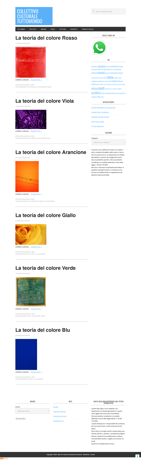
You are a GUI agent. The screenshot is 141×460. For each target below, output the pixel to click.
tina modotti (119, 93)
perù (105, 84)
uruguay (94, 97)
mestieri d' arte (102, 81)
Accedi (55, 407)
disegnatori (117, 69)
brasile (120, 66)
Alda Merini (94, 66)
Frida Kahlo (94, 78)
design (112, 69)
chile (99, 69)
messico (94, 81)
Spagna (109, 93)
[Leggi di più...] (36, 80)
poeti (101, 88)
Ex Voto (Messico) (97, 126)
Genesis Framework (76, 454)
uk (125, 93)
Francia (120, 73)
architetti (107, 66)
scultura (103, 93)
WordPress (86, 454)
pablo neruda (99, 84)
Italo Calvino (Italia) (97, 121)
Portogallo (107, 88)
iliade (105, 78)
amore (101, 66)
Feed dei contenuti (59, 411)
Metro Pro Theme (63, 454)
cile (102, 69)
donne (94, 72)
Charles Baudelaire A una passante (103, 107)
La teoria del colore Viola (44, 100)
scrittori (96, 92)
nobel (93, 84)
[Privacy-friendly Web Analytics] (4, 458)
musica (114, 80)
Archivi (17, 407)
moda (109, 81)
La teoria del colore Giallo (45, 215)
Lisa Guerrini (41, 87)
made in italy (117, 78)
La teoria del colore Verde (45, 267)
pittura (94, 88)
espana (107, 73)
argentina (114, 66)
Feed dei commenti (59, 416)
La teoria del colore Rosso (46, 37)
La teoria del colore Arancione (50, 152)
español (27, 252)
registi (119, 89)
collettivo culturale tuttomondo (29, 16)
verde (43, 316)
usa (98, 96)
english (27, 85)
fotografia (113, 73)
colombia (106, 69)
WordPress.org (58, 421)
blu (32, 379)
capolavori (94, 69)
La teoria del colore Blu (42, 329)
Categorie (94, 138)
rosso (49, 87)
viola (48, 138)
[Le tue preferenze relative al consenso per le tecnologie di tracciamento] (137, 456)
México (120, 81)
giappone (101, 78)
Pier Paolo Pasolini (120, 84)
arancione (35, 201)
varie (32, 85)
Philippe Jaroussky (111, 84)
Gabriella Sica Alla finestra (100, 117)
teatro (114, 93)
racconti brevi (114, 88)
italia (110, 77)
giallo (33, 254)
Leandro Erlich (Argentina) (100, 112)
